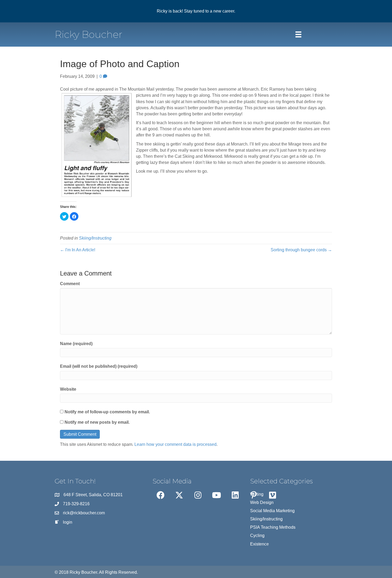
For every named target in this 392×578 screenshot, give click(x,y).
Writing (256, 494)
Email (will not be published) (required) (98, 366)
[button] (161, 495)
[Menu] (298, 34)
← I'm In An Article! (77, 250)
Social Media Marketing (272, 510)
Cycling (257, 535)
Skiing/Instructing (95, 238)
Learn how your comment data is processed (175, 444)
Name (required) (76, 343)
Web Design (262, 502)
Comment (70, 283)
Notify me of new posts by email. (97, 422)
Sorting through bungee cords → (301, 250)
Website (68, 389)
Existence (259, 544)
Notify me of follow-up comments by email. (107, 412)
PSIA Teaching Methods (272, 527)
